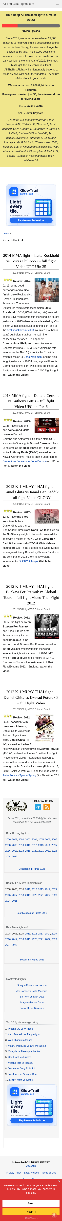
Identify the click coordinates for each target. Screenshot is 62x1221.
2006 (47, 839)
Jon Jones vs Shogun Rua (22, 1074)
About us (31, 1165)
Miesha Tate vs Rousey (20, 1062)
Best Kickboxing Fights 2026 (32, 912)
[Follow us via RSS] (47, 809)
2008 (8, 845)
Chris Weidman (32, 356)
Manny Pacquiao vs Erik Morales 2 (27, 1045)
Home (6, 233)
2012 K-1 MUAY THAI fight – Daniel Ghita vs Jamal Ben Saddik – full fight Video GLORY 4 (31, 492)
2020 (34, 850)
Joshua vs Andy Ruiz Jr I (21, 1068)
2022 (47, 850)
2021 (41, 850)
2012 (34, 845)
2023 (54, 850)
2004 (34, 839)
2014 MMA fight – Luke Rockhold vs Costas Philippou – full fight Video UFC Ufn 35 (31, 261)
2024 (8, 856)
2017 (14, 850)
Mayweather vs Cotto (31, 1002)
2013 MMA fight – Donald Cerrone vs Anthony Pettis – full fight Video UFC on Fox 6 (31, 401)
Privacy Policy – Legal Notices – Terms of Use (31, 1172)
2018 (21, 850)
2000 (8, 839)
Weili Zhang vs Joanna (20, 1040)
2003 (27, 839)
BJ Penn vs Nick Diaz (32, 996)
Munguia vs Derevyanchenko (24, 1051)
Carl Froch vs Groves (19, 1057)
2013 (40, 845)
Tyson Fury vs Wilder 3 (20, 1028)
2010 (21, 845)
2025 (14, 856)
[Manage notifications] (54, 1215)
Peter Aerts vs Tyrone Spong (19, 775)
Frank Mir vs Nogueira (32, 1008)
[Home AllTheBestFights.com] (16, 810)
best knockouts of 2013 (20, 330)
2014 (47, 845)
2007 (54, 839)
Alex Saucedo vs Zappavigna (24, 1034)
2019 (27, 850)
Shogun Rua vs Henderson (31, 985)
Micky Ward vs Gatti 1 (21, 1079)
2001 (14, 839)
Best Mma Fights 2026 (32, 959)
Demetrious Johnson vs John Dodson (25, 461)
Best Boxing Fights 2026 (32, 868)
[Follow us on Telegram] (38, 809)
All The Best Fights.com (18, 3)
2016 (8, 850)
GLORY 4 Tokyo (28, 561)
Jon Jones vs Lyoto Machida (31, 991)
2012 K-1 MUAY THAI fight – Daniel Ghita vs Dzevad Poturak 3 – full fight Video (31, 697)
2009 (14, 845)
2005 (41, 839)
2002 (21, 839)
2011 (27, 845)
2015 (54, 845)
